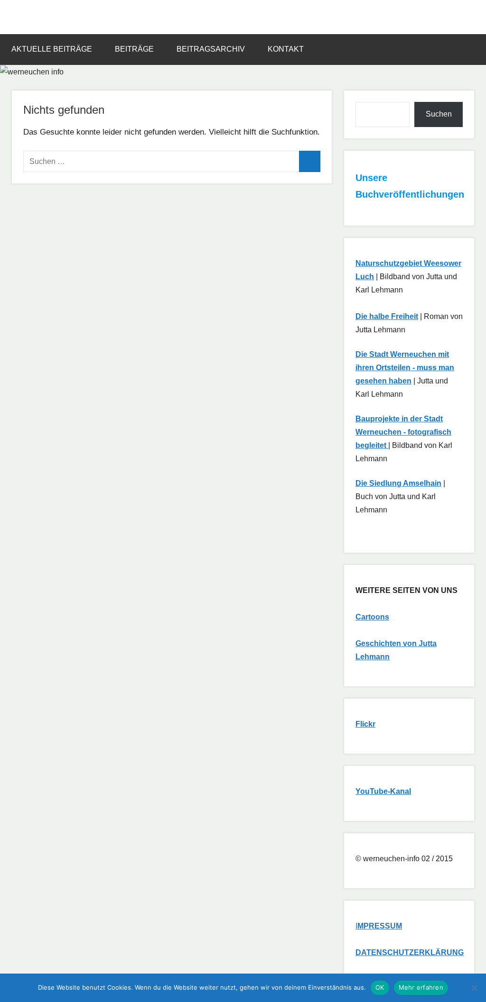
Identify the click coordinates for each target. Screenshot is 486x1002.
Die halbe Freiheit (386, 316)
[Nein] (474, 988)
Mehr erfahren (421, 987)
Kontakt (286, 49)
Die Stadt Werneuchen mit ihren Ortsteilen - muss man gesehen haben (404, 367)
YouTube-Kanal (383, 791)
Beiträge (134, 49)
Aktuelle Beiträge (51, 49)
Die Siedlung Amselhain (398, 483)
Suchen (439, 114)
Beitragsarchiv (211, 49)
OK (379, 987)
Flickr (365, 724)
